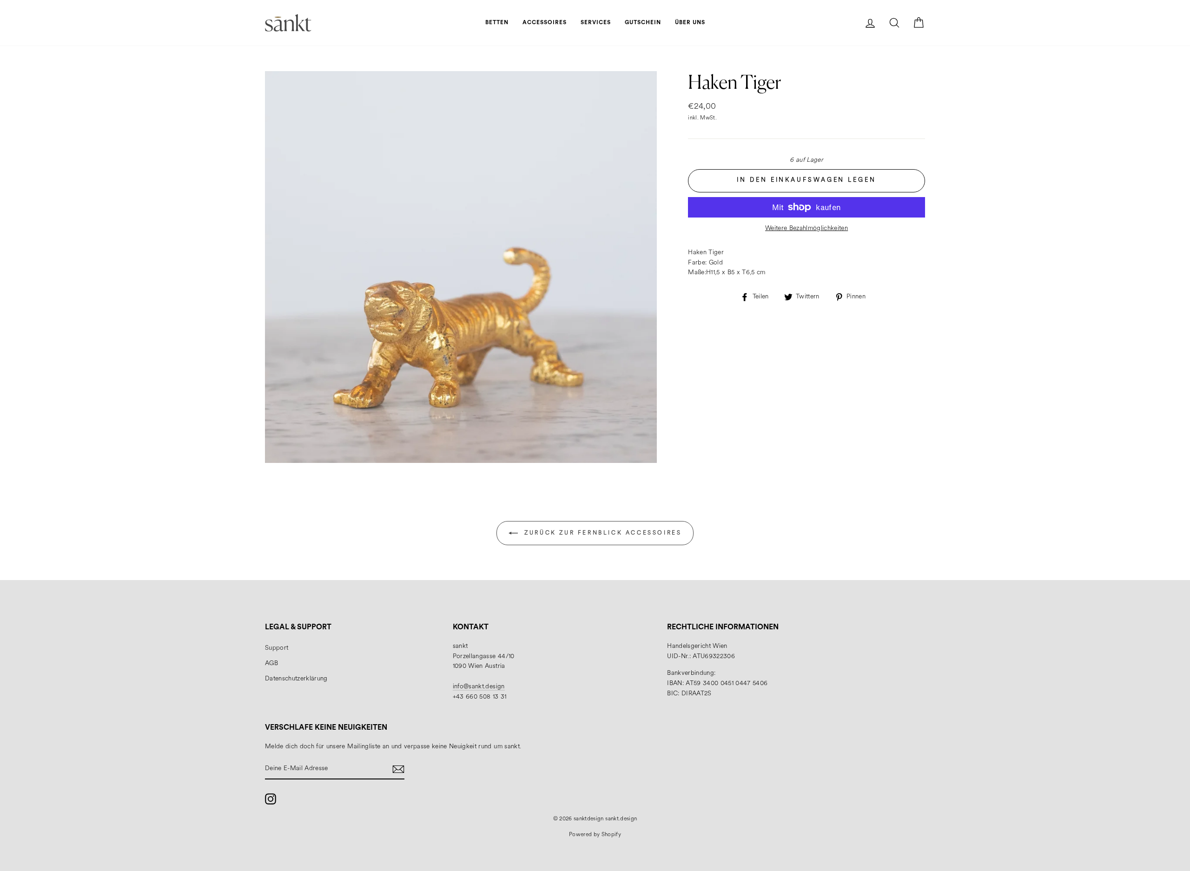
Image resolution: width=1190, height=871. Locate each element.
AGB (271, 663)
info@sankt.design (479, 687)
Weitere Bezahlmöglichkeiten (806, 228)
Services (596, 22)
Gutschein (643, 22)
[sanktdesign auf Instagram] (270, 799)
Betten (497, 22)
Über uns (690, 22)
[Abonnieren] (398, 769)
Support (276, 648)
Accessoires (544, 22)
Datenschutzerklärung (296, 679)
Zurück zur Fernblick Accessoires (602, 533)
